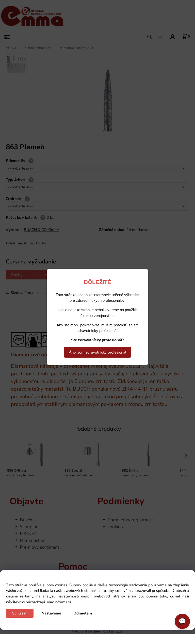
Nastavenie (51, 613)
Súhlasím (19, 613)
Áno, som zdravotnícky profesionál (97, 352)
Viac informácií (59, 602)
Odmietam (82, 613)
